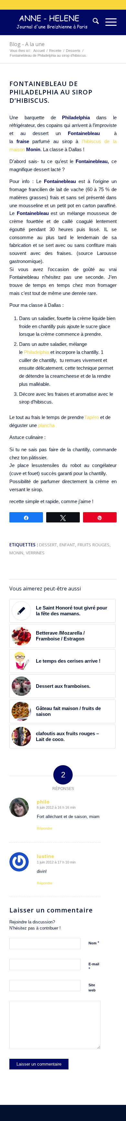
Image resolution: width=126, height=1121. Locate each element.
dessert (48, 545)
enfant (67, 545)
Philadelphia (76, 117)
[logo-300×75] (52, 22)
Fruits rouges (94, 545)
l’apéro (92, 417)
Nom (94, 943)
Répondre (44, 828)
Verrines (35, 553)
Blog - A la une (27, 44)
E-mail (94, 967)
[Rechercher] (92, 22)
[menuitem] (92, 22)
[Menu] (108, 22)
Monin (16, 553)
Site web (92, 987)
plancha (46, 425)
